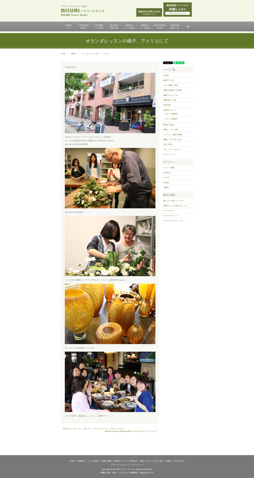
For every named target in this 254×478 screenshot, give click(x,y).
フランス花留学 (171, 119)
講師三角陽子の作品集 (172, 90)
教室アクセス (168, 80)
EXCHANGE (160, 26)
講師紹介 (81, 461)
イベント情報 (168, 167)
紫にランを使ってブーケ (173, 200)
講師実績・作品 (169, 100)
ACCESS (175, 26)
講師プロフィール (170, 95)
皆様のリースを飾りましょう (175, 205)
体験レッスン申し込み (172, 139)
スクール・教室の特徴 (172, 134)
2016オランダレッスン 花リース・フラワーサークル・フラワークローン (94, 429)
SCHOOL (114, 26)
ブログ (166, 177)
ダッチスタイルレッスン (173, 220)
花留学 (73, 54)
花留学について (169, 110)
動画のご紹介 (168, 124)
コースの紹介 (93, 461)
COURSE (99, 26)
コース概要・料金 (170, 85)
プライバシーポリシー (172, 149)
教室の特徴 (106, 461)
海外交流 (167, 105)
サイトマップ (168, 154)
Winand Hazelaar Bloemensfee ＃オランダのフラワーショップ (131, 431)
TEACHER (84, 26)
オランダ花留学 (171, 114)
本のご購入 (168, 144)
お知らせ (167, 172)
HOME (68, 26)
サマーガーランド (170, 215)
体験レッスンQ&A (170, 129)
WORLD (129, 26)
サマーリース (168, 210)
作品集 (166, 182)
